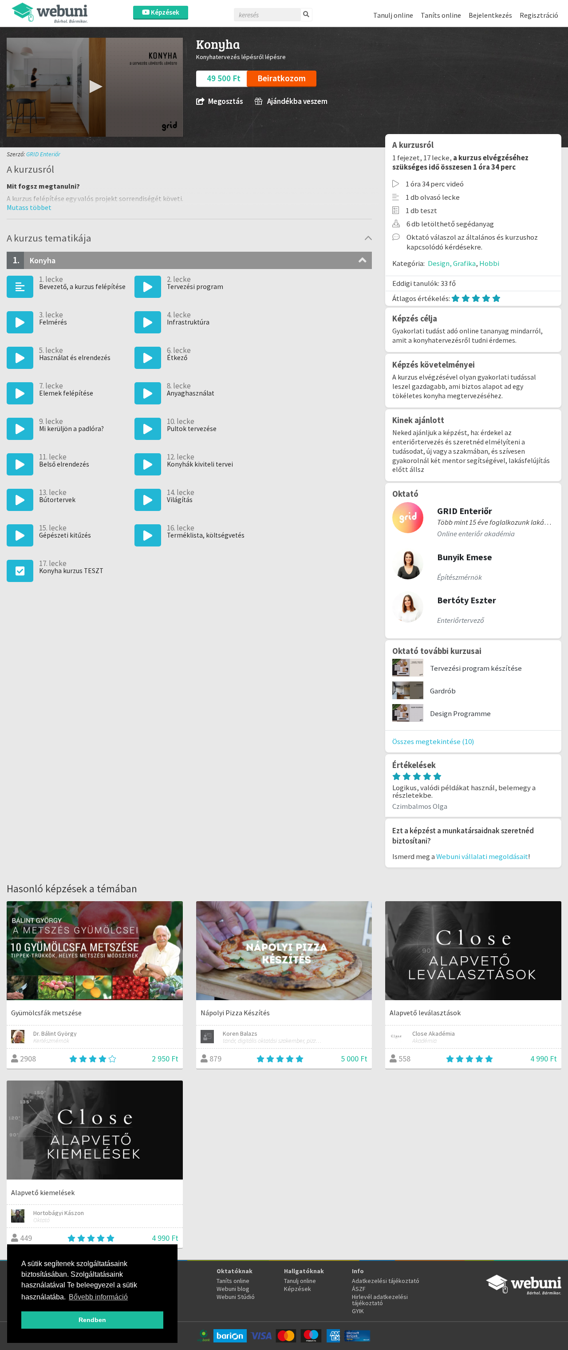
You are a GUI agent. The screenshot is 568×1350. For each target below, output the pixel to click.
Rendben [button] (92, 1319)
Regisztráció (539, 15)
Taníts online (441, 15)
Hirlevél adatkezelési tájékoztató (380, 1300)
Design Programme (460, 713)
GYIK (358, 1311)
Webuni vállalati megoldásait (482, 856)
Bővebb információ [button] (98, 1297)
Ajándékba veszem (296, 101)
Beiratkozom (281, 78)
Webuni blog (233, 1289)
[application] (95, 87)
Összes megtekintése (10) (433, 741)
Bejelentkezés (490, 15)
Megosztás (225, 101)
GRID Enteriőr (43, 154)
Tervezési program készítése (476, 668)
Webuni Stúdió (236, 1297)
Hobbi (489, 263)
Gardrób (443, 691)
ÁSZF (359, 1289)
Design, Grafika (452, 263)
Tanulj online (393, 15)
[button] (94, 86)
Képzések (164, 12)
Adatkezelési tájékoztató (385, 1281)
